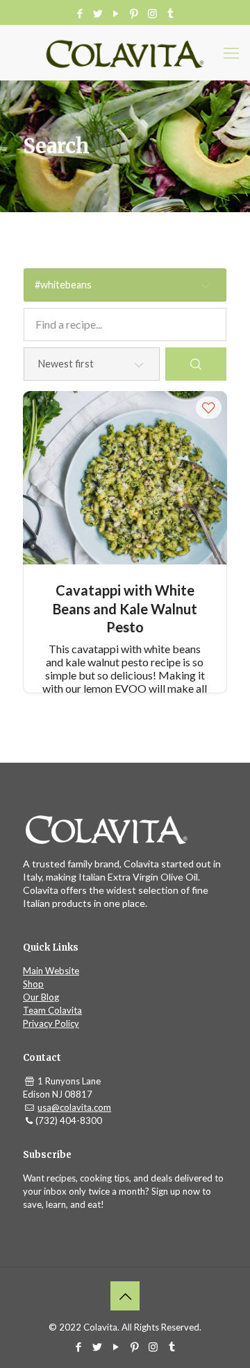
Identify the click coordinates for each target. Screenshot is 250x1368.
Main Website (51, 970)
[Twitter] (98, 13)
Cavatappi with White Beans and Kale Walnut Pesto (125, 599)
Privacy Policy (51, 1023)
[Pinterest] (134, 13)
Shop (33, 983)
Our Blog (41, 997)
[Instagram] (152, 13)
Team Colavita (52, 1010)
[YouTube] (116, 13)
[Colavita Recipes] (125, 52)
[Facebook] (80, 13)
